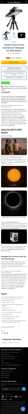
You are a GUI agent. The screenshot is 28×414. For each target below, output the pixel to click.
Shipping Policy (5, 373)
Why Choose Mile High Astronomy (10, 352)
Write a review (16, 342)
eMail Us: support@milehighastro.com (11, 365)
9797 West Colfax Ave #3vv (8, 356)
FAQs (2, 360)
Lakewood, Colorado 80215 (8, 358)
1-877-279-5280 (5, 363)
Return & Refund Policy (7, 371)
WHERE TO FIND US (6, 354)
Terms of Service (5, 375)
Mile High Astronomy (9, 394)
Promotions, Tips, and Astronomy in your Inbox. (11, 384)
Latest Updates (5, 377)
